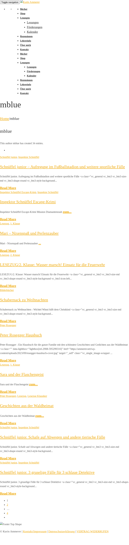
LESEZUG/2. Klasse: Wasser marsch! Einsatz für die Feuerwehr (52, 264)
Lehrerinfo (25, 41)
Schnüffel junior (8, 157)
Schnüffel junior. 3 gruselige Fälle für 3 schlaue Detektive (47, 472)
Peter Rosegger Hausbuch (21, 335)
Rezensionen (26, 36)
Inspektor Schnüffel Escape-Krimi (18, 192)
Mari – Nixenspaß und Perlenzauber (29, 233)
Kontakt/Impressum (35, 531)
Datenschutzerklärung (61, 531)
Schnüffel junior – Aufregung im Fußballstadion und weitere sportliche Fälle (62, 167)
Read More (8, 188)
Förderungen (34, 27)
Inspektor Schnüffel (28, 157)
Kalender (32, 31)
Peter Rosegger (8, 325)
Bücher (23, 9)
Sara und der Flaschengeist (22, 374)
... (39, 243)
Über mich (25, 45)
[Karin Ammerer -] (30, 2)
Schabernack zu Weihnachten (24, 300)
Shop (22, 13)
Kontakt (24, 49)
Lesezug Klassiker (37, 396)
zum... (67, 212)
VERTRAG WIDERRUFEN (93, 531)
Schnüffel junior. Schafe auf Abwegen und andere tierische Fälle (52, 437)
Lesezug (4, 223)
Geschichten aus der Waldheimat (27, 405)
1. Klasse (15, 223)
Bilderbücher (7, 290)
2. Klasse (15, 255)
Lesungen (25, 18)
